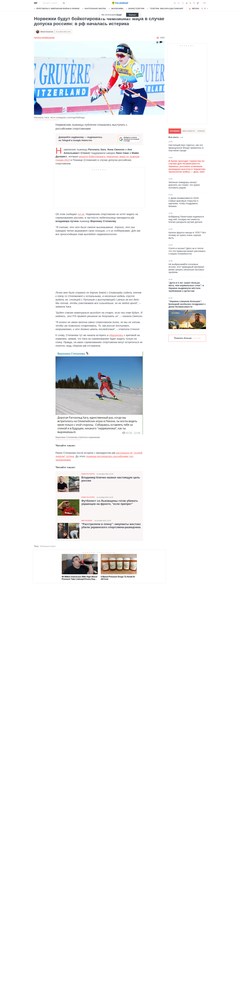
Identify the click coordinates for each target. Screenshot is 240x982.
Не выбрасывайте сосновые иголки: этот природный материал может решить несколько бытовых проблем (186, 268)
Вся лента (173, 137)
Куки (118, 15)
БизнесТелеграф (136, 9)
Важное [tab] (201, 131)
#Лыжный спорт (48, 546)
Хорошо (132, 15)
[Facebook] (174, 3)
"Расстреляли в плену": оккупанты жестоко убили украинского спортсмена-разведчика (111, 526)
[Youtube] (187, 3)
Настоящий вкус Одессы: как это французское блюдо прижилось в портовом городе (186, 148)
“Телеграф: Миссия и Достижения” (166, 9)
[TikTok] (198, 3)
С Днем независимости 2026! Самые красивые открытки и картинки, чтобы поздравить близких (183, 202)
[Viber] (178, 3)
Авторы (195, 9)
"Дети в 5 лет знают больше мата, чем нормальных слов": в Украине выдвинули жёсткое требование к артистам (186, 287)
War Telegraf (86, 520)
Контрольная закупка (95, 9)
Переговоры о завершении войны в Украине (58, 9)
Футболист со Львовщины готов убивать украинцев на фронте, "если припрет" (109, 502)
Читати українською (44, 38)
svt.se (81, 214)
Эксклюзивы (117, 9)
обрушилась (116, 335)
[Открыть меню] (36, 3)
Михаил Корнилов (46, 31)
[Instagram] (194, 3)
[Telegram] (183, 3)
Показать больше (183, 338)
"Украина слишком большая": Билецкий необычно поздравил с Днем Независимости (187, 304)
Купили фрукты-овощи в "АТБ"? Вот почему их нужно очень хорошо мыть (187, 235)
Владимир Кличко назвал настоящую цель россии (110, 479)
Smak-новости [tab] (188, 131)
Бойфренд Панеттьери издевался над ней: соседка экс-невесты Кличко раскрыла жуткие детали (186, 219)
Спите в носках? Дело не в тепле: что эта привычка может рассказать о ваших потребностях (187, 251)
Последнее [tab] (175, 131)
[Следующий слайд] (207, 8)
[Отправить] (63, 3)
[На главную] (120, 3)
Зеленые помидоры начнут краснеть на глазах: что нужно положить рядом (184, 185)
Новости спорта (88, 474)
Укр (204, 3)
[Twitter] (190, 3)
